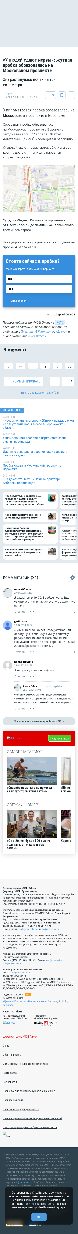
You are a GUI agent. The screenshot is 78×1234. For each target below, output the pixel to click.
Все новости (10, 1081)
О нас (6, 1045)
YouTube (52, 1001)
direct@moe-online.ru (20, 972)
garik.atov (20, 621)
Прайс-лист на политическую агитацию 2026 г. (29, 1091)
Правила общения (13, 1100)
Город (9, 93)
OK (39, 1217)
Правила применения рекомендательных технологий (32, 1118)
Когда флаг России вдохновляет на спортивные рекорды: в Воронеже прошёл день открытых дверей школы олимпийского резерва (24, 534)
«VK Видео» (38, 336)
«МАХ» (60, 322)
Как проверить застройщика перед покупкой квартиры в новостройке (23, 552)
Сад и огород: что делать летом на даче (25, 1063)
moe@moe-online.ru (49, 929)
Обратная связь (12, 1054)
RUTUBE (62, 1001)
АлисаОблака (22, 589)
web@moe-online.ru (29, 929)
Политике (30, 1203)
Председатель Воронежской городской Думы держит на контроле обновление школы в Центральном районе (24, 500)
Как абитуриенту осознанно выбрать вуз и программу (23, 516)
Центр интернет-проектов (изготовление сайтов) (30, 1127)
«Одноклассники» (37, 1001)
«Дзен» (7, 1001)
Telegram (27, 331)
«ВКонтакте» (44, 331)
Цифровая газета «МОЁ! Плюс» (20, 1036)
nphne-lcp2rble (23, 661)
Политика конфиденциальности (21, 1109)
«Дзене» (61, 331)
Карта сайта (10, 1072)
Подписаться (59, 738)
